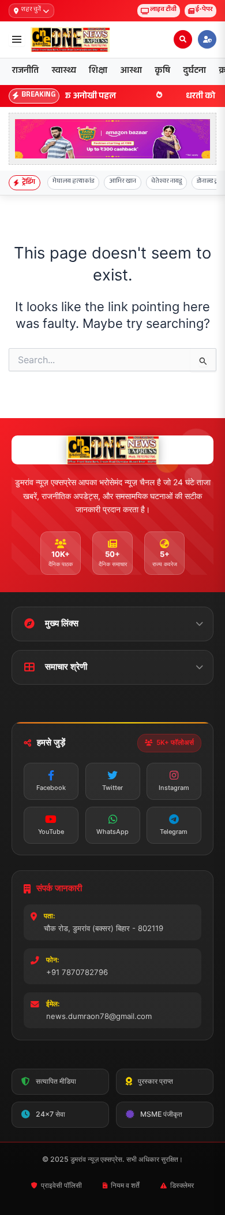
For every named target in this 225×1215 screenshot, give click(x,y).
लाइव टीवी (163, 10)
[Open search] (183, 39)
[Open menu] (17, 39)
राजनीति (25, 71)
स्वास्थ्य (63, 71)
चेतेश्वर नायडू (166, 181)
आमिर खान (122, 181)
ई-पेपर (204, 10)
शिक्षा (98, 71)
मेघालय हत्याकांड (73, 181)
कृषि (162, 71)
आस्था (131, 71)
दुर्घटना (194, 71)
